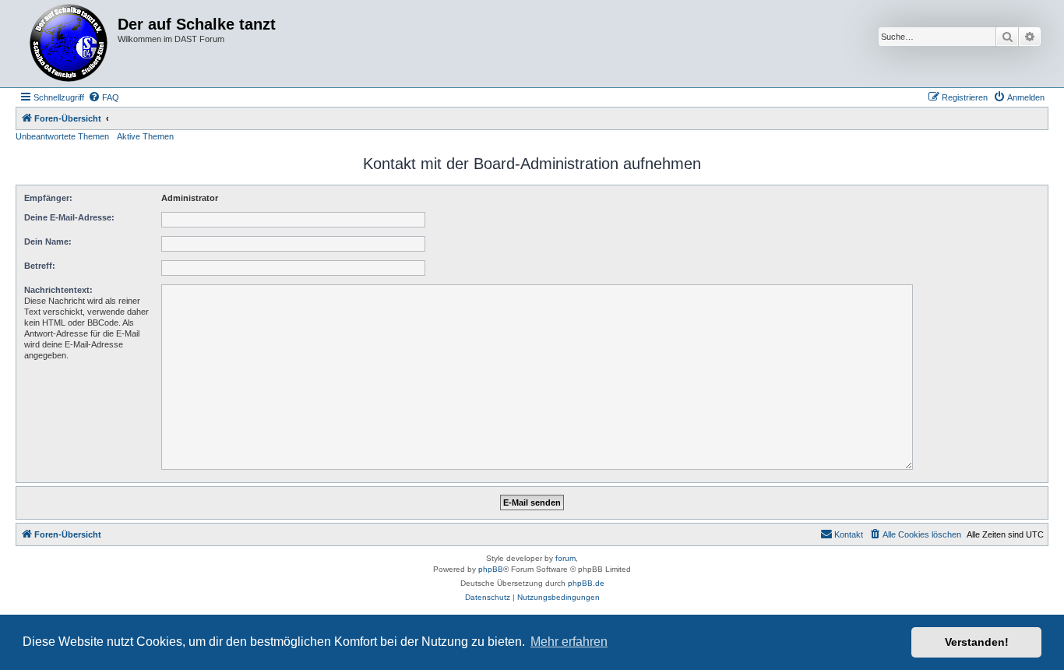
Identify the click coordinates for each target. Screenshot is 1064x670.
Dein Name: (48, 241)
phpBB (490, 569)
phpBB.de (586, 583)
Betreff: (39, 265)
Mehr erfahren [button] (569, 641)
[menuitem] (103, 97)
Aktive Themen (145, 136)
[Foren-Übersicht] (68, 43)
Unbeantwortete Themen (62, 136)
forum (565, 558)
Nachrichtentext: (58, 289)
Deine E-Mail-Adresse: (69, 217)
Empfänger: (48, 198)
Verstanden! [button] (977, 642)
